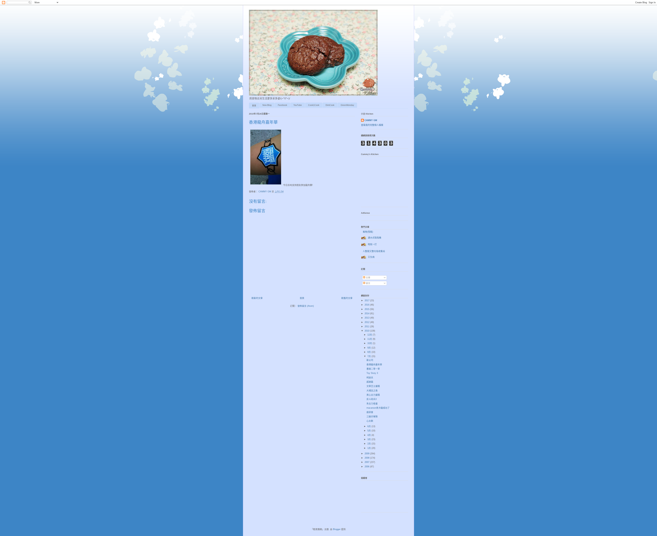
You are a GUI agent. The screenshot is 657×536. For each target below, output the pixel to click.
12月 (370, 334)
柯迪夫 (369, 377)
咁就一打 (372, 244)
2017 (367, 300)
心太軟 (369, 421)
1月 (369, 448)
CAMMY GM (370, 120)
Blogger (336, 529)
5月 (369, 430)
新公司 (369, 360)
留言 (367, 283)
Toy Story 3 (372, 373)
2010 (367, 330)
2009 (367, 453)
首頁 (254, 105)
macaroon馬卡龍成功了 (378, 408)
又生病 (371, 257)
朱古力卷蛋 (372, 403)
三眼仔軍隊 (372, 416)
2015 (367, 309)
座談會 (369, 412)
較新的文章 (257, 298)
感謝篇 (369, 382)
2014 (367, 313)
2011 (367, 326)
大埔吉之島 (372, 390)
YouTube (297, 105)
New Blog (267, 105)
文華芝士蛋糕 (373, 386)
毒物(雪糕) (368, 231)
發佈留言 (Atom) (306, 306)
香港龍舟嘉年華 (374, 364)
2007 (367, 462)
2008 (367, 458)
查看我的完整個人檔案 (372, 125)
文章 (367, 277)
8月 (369, 352)
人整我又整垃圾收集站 (374, 251)
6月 (369, 426)
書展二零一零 (373, 368)
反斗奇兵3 (371, 399)
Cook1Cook (313, 105)
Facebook (282, 105)
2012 (367, 322)
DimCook (330, 105)
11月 (370, 339)
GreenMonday (347, 105)
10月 (370, 343)
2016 (367, 304)
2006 (367, 466)
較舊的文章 (346, 298)
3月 (369, 439)
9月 (369, 347)
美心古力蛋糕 (373, 395)
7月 (369, 356)
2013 (367, 317)
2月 (369, 443)
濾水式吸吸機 (374, 237)
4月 (369, 435)
